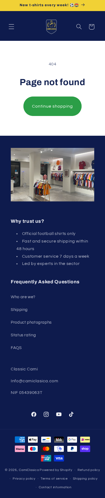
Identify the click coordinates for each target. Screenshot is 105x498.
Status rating (23, 335)
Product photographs (31, 322)
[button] (11, 27)
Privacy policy (24, 478)
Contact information (55, 487)
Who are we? (23, 297)
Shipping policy (85, 478)
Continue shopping (52, 106)
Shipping (19, 310)
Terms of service (54, 478)
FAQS (16, 348)
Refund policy (89, 470)
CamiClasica (29, 470)
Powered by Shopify (56, 470)
